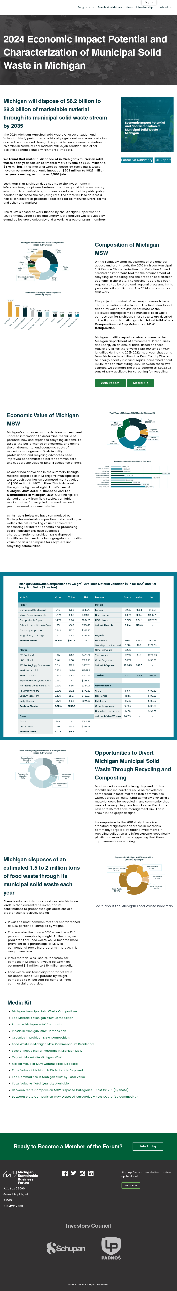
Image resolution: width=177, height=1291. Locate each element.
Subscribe (131, 1185)
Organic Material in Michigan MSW (37, 1057)
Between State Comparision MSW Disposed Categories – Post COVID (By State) (70, 1090)
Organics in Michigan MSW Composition (41, 1038)
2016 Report (110, 383)
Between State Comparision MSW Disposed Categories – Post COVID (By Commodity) (75, 1097)
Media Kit (140, 383)
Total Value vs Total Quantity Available (40, 1084)
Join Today (148, 1146)
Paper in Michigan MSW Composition (38, 1024)
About (164, 7)
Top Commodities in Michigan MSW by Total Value (48, 1077)
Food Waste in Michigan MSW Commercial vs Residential (53, 1044)
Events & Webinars (110, 7)
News (129, 7)
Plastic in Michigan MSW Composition (39, 1031)
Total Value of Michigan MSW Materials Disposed (47, 1070)
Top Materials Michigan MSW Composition (42, 1018)
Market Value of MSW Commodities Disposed (45, 1064)
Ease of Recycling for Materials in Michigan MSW (47, 1051)
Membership (144, 7)
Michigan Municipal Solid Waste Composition (44, 1011)
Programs (83, 7)
